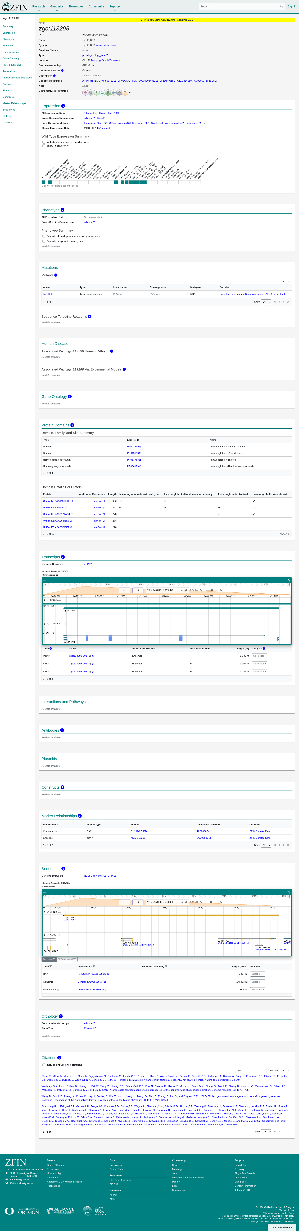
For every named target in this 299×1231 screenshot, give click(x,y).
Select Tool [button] (258, 656)
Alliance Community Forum (187, 1177)
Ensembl (89, 1028)
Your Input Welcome (282, 1227)
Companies (178, 1190)
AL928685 (202, 831)
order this (279, 294)
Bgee (100, 118)
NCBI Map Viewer (93, 875)
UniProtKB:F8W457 (53, 507)
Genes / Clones (55, 1165)
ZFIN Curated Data (260, 831)
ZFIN (87, 564)
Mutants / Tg (54, 1173)
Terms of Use (286, 1210)
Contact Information (245, 1185)
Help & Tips (241, 1165)
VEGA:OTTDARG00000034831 (138, 80)
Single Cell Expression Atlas (166, 123)
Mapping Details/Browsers (105, 60)
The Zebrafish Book (120, 1180)
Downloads (116, 1165)
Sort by (285, 281)
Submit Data (116, 1169)
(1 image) (104, 128)
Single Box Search (245, 1173)
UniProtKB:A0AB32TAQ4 (56, 514)
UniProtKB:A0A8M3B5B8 (56, 501)
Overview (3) (49, 959)
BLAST (113, 1195)
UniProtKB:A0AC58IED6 (56, 520)
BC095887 (202, 837)
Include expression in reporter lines (68, 142)
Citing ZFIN (241, 1181)
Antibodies (52, 1177)
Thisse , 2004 (109, 113)
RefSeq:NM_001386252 (91, 973)
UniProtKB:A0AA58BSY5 (91, 989)
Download (273, 1070)
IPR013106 (132, 453)
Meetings (177, 1169)
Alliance (86, 80)
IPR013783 (132, 459)
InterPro (97, 501)
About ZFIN (241, 1177)
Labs (175, 1185)
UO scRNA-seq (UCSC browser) (126, 123)
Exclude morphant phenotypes (65, 241)
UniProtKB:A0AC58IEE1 (56, 527)
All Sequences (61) (67, 959)
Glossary (239, 1169)
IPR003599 (132, 446)
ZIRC (112, 1184)
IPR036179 (132, 466)
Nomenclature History (106, 45)
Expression (53, 1169)
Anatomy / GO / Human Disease (64, 1181)
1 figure (88, 113)
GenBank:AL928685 (89, 981)
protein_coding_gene (94, 55)
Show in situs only (58, 145)
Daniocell (193, 123)
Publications (53, 1185)
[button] (50, 966)
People (176, 1181)
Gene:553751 (106, 80)
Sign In (292, 6)
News (175, 1165)
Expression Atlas (93, 123)
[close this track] (48, 600)
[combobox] (242, 6)
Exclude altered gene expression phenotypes (73, 236)
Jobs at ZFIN (242, 1190)
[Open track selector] (48, 590)
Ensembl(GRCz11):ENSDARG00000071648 (187, 80)
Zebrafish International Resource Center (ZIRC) (246, 294)
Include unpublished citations (64, 1064)
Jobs (174, 1173)
